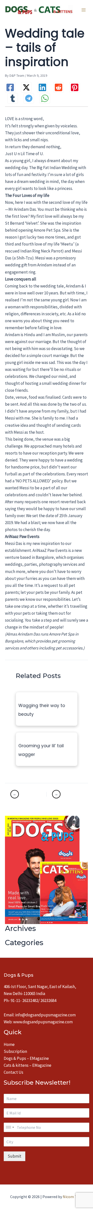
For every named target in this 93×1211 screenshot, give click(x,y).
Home (9, 1044)
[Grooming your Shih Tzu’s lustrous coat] (64, 794)
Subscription (15, 1051)
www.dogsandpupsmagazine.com (43, 1022)
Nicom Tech (73, 1196)
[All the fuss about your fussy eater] (27, 794)
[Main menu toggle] (83, 9)
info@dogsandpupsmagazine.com (45, 1015)
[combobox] (9, 1127)
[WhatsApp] (45, 98)
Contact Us (13, 1072)
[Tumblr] (12, 98)
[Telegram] (29, 98)
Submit (14, 1156)
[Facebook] (10, 87)
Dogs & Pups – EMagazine (26, 1058)
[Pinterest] (74, 87)
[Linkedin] (42, 87)
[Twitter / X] (26, 87)
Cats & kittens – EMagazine (27, 1065)
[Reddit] (58, 87)
